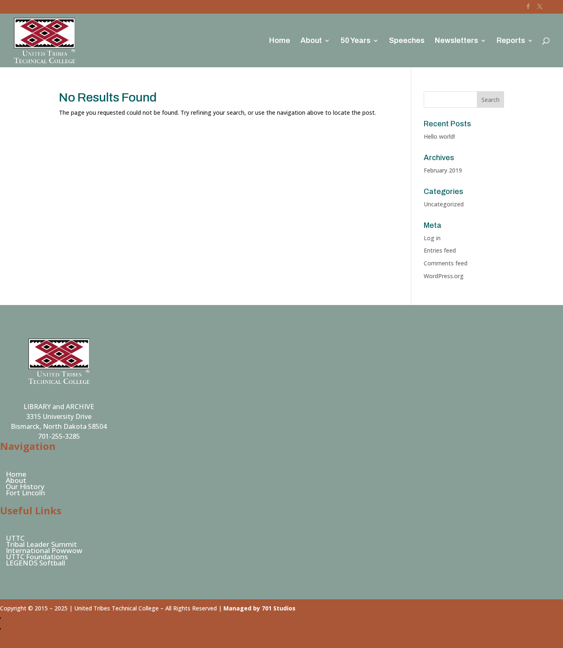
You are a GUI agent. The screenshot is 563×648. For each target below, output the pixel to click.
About (311, 41)
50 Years (355, 41)
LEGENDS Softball (35, 563)
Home (279, 41)
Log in (432, 238)
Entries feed (440, 250)
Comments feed (445, 263)
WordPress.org (444, 276)
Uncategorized (444, 204)
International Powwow (44, 550)
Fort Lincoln (25, 492)
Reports (511, 41)
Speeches (407, 41)
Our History (25, 486)
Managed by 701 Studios (259, 608)
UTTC (15, 538)
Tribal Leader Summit (41, 544)
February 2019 (443, 170)
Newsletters (456, 41)
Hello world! (439, 136)
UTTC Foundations (37, 556)
